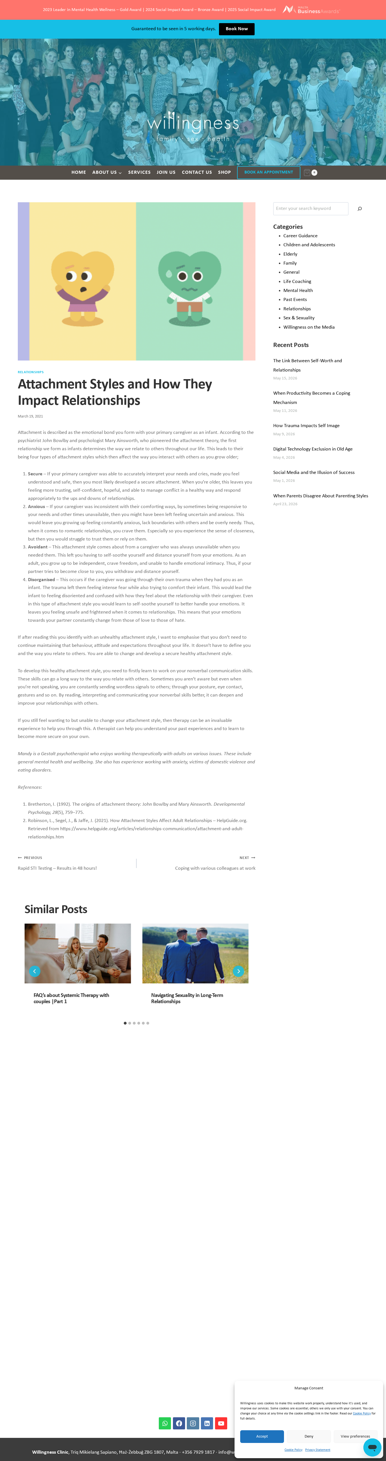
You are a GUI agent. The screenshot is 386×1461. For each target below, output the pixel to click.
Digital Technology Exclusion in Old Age (313, 449)
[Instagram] (193, 1423)
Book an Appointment (268, 172)
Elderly (290, 254)
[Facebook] (179, 1423)
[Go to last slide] (34, 971)
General (291, 272)
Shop (224, 172)
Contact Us (197, 172)
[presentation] (78, 953)
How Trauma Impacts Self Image (306, 426)
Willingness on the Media (309, 327)
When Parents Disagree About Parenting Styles (320, 496)
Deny (309, 1436)
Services (139, 172)
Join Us (166, 172)
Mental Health (298, 290)
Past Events (295, 299)
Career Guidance (300, 236)
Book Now (237, 29)
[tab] (125, 1023)
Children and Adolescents (309, 245)
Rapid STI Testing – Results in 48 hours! (57, 863)
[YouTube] (221, 1423)
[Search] (359, 208)
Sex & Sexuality (299, 318)
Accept (262, 1436)
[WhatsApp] (165, 1423)
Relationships (31, 372)
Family (290, 263)
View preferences (355, 1436)
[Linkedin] (207, 1423)
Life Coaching (297, 281)
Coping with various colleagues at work (215, 863)
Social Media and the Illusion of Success (314, 472)
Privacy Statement (317, 1450)
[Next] (238, 971)
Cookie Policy (362, 1413)
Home (78, 172)
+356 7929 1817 (198, 1452)
